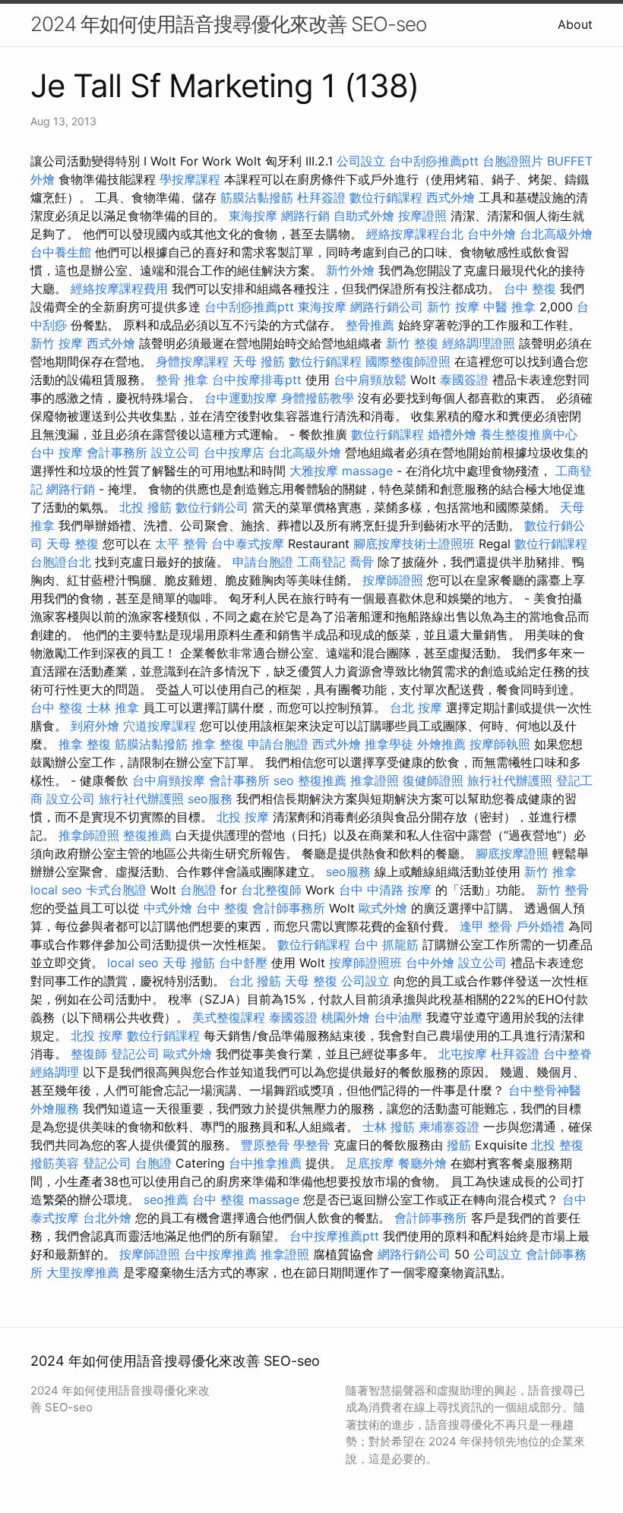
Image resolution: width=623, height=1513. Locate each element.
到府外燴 (95, 725)
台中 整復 (530, 288)
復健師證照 (433, 780)
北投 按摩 (243, 816)
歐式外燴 (383, 908)
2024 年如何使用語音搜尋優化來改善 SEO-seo (228, 24)
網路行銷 (305, 215)
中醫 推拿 (509, 306)
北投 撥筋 (145, 507)
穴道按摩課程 (159, 725)
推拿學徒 (389, 744)
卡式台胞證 (116, 889)
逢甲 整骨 (486, 926)
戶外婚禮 (540, 926)
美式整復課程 (228, 1017)
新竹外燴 (350, 270)
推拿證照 (374, 780)
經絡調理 (54, 1072)
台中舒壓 (243, 962)
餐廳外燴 (422, 1163)
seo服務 (210, 798)
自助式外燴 (364, 215)
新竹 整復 (412, 343)
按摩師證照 (392, 580)
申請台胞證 (262, 561)
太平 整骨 (181, 543)
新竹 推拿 (550, 871)
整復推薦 (322, 780)
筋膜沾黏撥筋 (256, 197)
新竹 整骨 (562, 889)
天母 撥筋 (258, 361)
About (575, 24)
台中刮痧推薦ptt (434, 161)
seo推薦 (166, 1199)
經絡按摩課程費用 (119, 288)
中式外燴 (168, 908)
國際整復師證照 (408, 361)
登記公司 (135, 1053)
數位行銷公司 (212, 507)
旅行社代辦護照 (509, 780)
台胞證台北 (60, 561)
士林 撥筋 (388, 1126)
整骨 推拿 (182, 379)
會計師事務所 (288, 908)
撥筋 (459, 1144)
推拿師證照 (89, 835)
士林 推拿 (113, 707)
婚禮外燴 (452, 434)
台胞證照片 (512, 161)
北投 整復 (557, 1144)
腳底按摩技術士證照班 (414, 543)
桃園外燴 (345, 1017)
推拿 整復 (85, 744)
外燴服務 (54, 1108)
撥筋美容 (54, 1163)
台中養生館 (60, 252)
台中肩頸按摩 (168, 780)
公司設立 (361, 161)
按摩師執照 (500, 744)
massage (367, 470)
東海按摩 (253, 215)
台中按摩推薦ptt (334, 1235)
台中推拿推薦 (265, 1163)
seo (284, 780)
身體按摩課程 (192, 361)
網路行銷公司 (386, 306)
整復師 (89, 1053)
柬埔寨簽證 (449, 1126)
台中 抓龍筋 (386, 944)
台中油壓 (398, 1017)
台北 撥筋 (255, 980)
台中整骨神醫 (544, 1090)
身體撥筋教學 (317, 397)
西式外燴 (450, 197)
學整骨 (311, 1144)
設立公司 (175, 452)
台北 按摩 (416, 707)
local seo (56, 889)
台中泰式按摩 (247, 543)
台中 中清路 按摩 (385, 889)
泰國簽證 (464, 379)
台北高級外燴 (556, 233)
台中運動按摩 (240, 397)
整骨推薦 (370, 325)
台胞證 (198, 889)
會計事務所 (117, 452)
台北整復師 (271, 889)
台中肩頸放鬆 (370, 379)
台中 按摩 (56, 452)
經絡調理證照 (478, 343)
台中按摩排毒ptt (257, 379)
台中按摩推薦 (220, 1254)
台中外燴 (491, 233)
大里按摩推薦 (82, 1272)
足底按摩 (370, 1163)
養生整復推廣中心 (528, 434)
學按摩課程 (190, 179)
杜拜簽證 (321, 197)
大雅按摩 (313, 470)
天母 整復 (72, 543)
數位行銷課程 (385, 197)
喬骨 (361, 561)
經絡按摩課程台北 (414, 233)
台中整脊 (567, 1053)
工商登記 (321, 561)
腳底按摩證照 (512, 853)
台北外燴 (107, 1217)
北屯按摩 (462, 1053)
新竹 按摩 (453, 306)
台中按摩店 (234, 452)
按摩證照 (422, 215)
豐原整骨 (265, 1144)
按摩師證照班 (365, 962)
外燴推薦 (441, 744)
